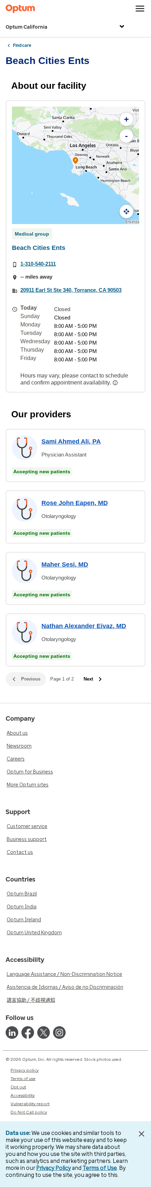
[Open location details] (75, 161)
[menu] (140, 8)
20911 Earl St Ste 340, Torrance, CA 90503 (71, 290)
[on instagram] (59, 1032)
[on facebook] (27, 1032)
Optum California (26, 27)
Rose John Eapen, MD (74, 502)
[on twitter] (43, 1032)
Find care (22, 45)
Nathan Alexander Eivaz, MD (83, 626)
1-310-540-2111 (38, 264)
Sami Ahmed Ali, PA (71, 441)
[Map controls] (126, 211)
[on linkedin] (12, 1032)
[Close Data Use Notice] (141, 1134)
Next (88, 679)
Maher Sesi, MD (64, 564)
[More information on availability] (116, 383)
